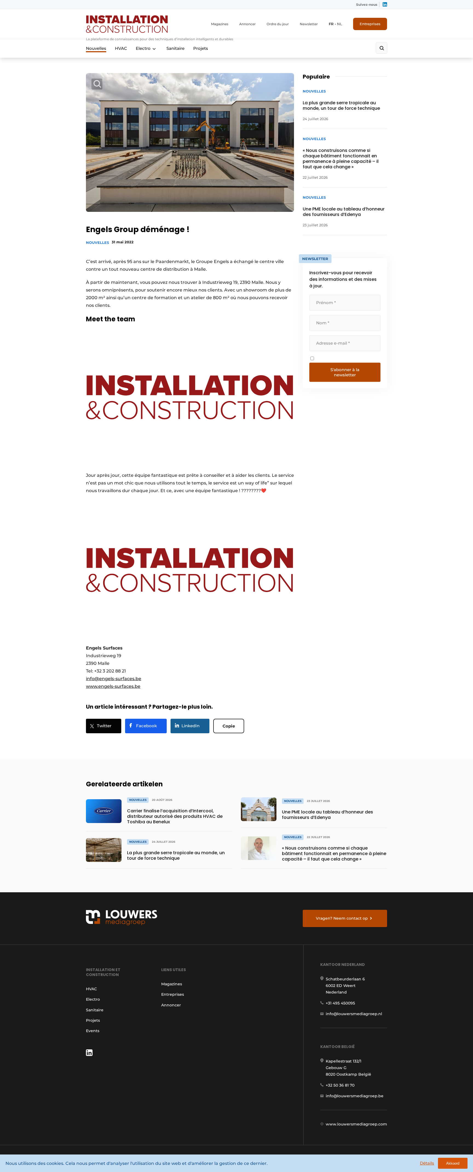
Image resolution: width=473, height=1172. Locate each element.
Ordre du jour (278, 24)
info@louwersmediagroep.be (354, 1095)
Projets (200, 48)
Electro (143, 48)
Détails (427, 1163)
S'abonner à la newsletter (344, 372)
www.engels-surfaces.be (113, 686)
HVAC (121, 48)
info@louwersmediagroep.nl (354, 1013)
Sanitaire (175, 48)
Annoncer (247, 24)
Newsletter (309, 24)
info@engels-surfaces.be (113, 678)
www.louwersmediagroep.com (356, 1124)
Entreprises (370, 24)
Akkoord (452, 1163)
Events (92, 1030)
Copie (229, 726)
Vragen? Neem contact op (342, 918)
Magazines (219, 24)
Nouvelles (96, 48)
